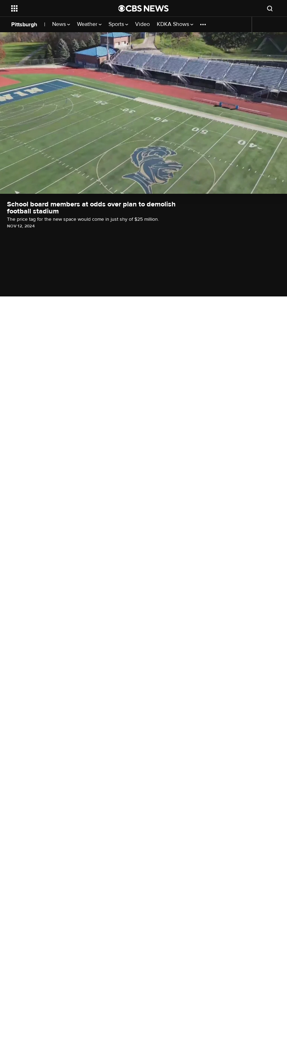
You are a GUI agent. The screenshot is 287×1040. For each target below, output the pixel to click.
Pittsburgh (24, 24)
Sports (116, 24)
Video (142, 24)
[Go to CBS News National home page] (143, 8)
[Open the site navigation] (55, 8)
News (59, 24)
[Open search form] (270, 8)
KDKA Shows (173, 24)
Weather (88, 24)
